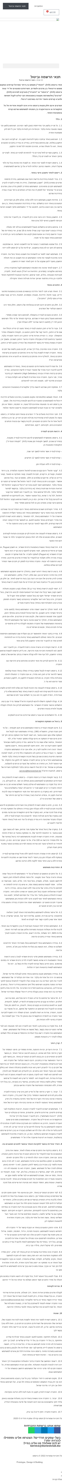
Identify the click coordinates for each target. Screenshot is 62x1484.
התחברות (38, 6)
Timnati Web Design (53, 1462)
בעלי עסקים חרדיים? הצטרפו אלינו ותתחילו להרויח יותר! (32, 1439)
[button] (31, 65)
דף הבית (40, 80)
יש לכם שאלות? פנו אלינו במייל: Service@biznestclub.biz (42, 1444)
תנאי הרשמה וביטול (17, 6)
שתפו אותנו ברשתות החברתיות (42, 1425)
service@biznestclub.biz (30, 771)
